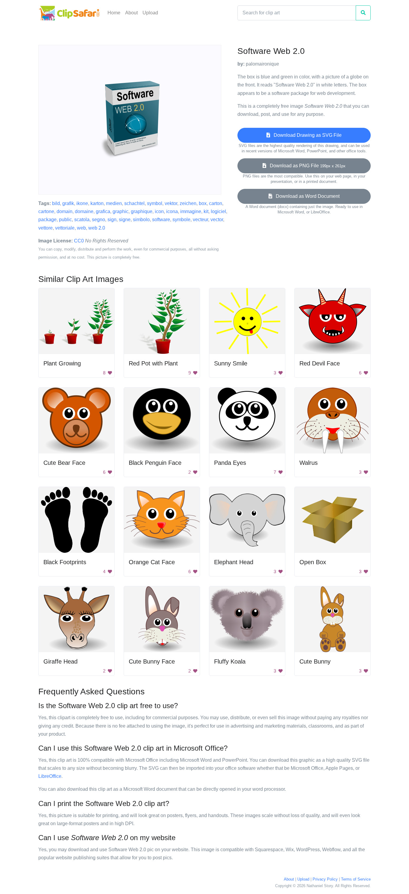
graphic (120, 211)
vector (216, 219)
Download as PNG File (306, 165)
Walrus (308, 462)
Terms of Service (356, 879)
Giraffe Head (60, 661)
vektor (171, 203)
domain (64, 211)
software (161, 219)
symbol (154, 203)
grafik (68, 203)
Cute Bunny (315, 661)
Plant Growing (62, 363)
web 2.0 (96, 227)
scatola (82, 219)
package (47, 219)
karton (97, 203)
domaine (84, 211)
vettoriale (65, 227)
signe (125, 219)
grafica (103, 211)
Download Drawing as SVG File (306, 135)
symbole (181, 219)
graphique (141, 211)
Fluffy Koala (230, 661)
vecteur (200, 219)
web (81, 227)
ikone (82, 203)
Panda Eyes (230, 462)
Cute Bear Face (64, 462)
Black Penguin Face (155, 462)
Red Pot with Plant (153, 363)
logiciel (218, 211)
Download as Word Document (306, 196)
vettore (45, 227)
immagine (190, 211)
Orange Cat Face (152, 562)
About (131, 12)
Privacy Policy (325, 879)
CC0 (79, 240)
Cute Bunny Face (152, 661)
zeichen (188, 203)
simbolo (141, 219)
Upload (150, 12)
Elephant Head (233, 562)
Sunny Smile (230, 363)
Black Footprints (64, 562)
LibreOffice (49, 776)
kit (206, 211)
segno (98, 219)
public (65, 219)
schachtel (134, 203)
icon (159, 211)
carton (215, 203)
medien (114, 203)
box (203, 203)
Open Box (312, 562)
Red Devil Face (319, 363)
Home (113, 12)
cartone (46, 211)
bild (56, 203)
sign (111, 219)
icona (172, 211)
